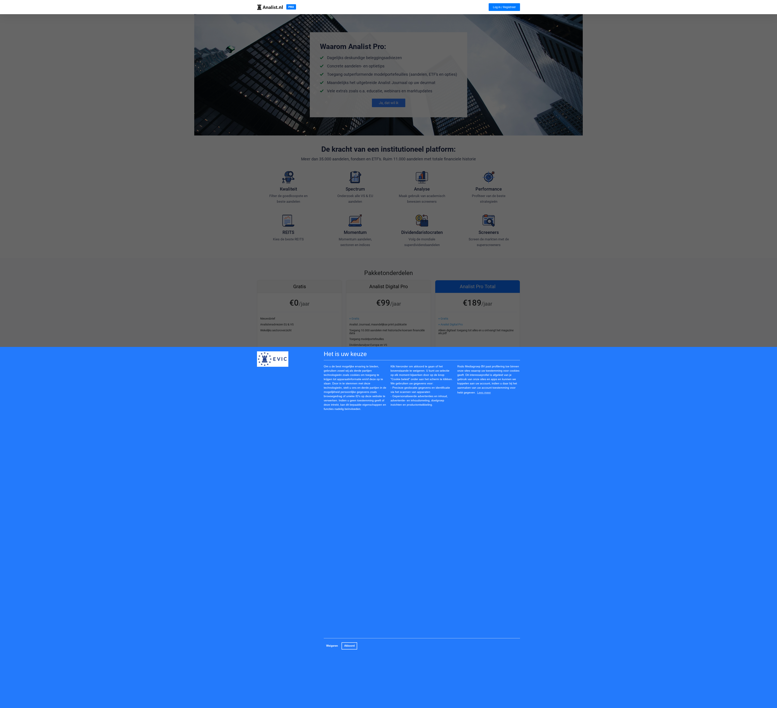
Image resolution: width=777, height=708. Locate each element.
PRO (291, 7)
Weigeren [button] (332, 645)
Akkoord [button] (349, 645)
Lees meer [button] (484, 392)
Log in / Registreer (504, 7)
